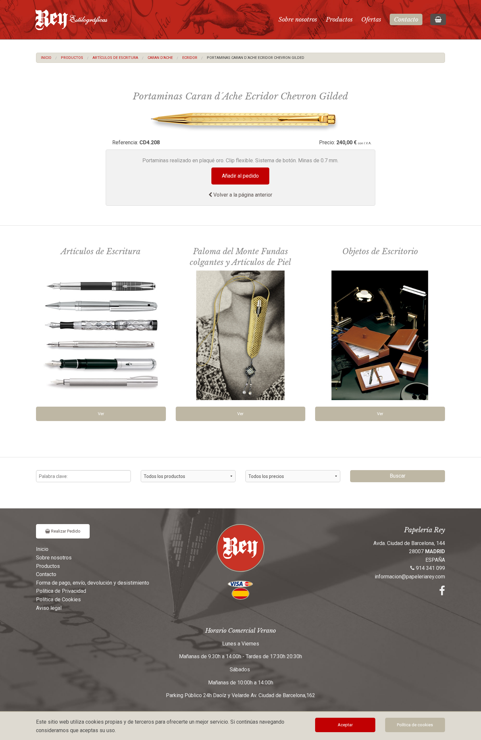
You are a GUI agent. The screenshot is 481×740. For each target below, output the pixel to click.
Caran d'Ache (160, 58)
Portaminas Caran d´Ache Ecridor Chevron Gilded (255, 58)
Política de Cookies (58, 599)
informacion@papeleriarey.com (410, 576)
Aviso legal (49, 608)
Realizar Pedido (65, 531)
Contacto (406, 19)
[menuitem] (46, 58)
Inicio (46, 58)
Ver (101, 413)
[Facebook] (442, 593)
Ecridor (189, 58)
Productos (339, 19)
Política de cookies (415, 724)
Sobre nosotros (297, 19)
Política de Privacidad (61, 591)
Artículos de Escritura (115, 58)
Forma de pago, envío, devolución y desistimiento (92, 583)
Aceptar (345, 724)
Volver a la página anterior (242, 195)
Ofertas (371, 19)
